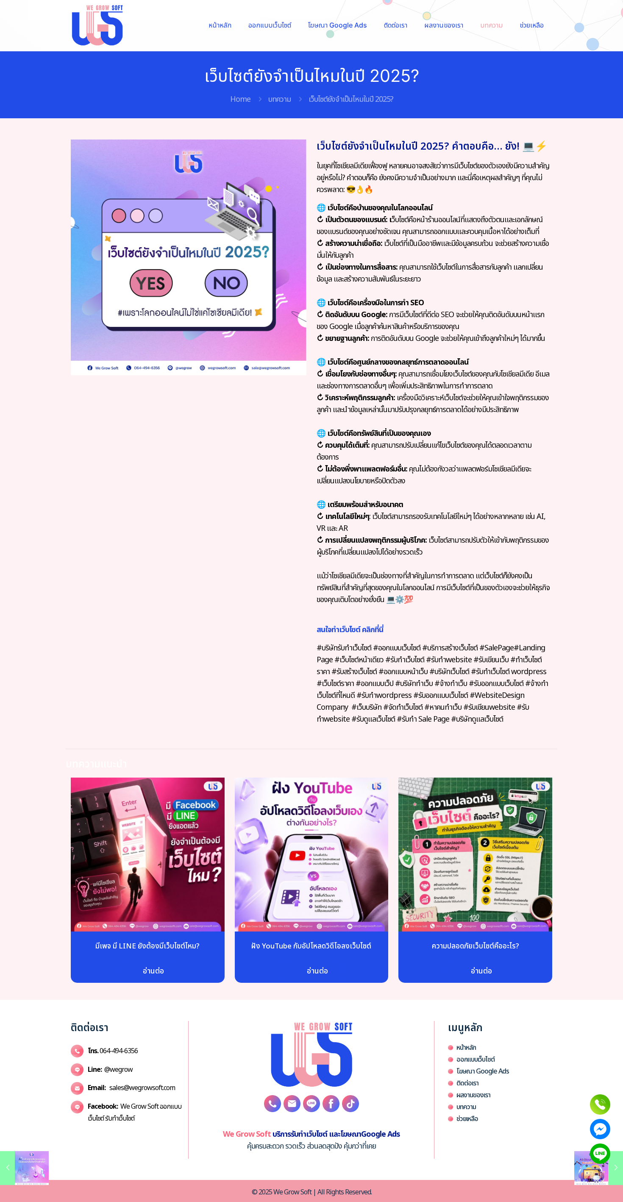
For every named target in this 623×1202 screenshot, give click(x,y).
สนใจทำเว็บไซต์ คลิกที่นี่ (350, 630)
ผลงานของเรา (473, 1095)
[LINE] (600, 1153)
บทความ (279, 99)
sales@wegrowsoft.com (131, 1088)
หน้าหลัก (466, 1048)
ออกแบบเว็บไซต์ (475, 1059)
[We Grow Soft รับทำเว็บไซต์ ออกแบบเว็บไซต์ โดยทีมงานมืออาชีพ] (97, 25)
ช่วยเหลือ (467, 1119)
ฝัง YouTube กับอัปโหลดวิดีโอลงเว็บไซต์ (311, 946)
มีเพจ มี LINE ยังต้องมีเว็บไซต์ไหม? (147, 946)
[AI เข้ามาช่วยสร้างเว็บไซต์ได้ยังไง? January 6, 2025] (24, 1168)
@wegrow (110, 1070)
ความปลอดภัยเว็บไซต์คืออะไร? (475, 946)
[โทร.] (600, 1104)
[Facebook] (600, 1129)
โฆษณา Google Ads (482, 1071)
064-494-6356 (113, 1051)
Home (240, 99)
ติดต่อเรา (467, 1083)
